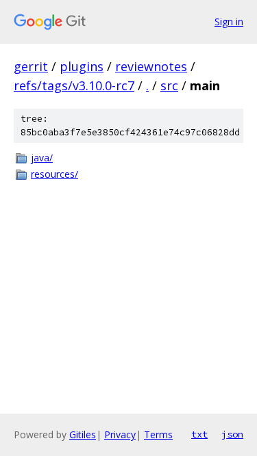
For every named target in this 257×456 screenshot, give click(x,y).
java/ (42, 157)
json (232, 434)
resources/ (54, 173)
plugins (81, 66)
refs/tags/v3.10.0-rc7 (74, 85)
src (169, 85)
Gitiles (82, 434)
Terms (158, 434)
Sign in (229, 21)
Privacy (120, 434)
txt (199, 434)
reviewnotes (151, 66)
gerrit (31, 66)
